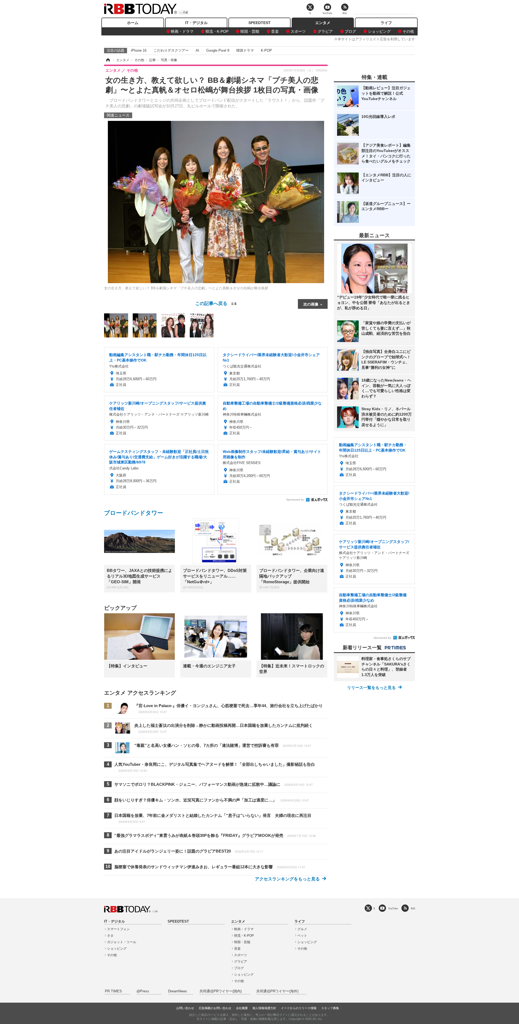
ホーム (132, 23)
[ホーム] (107, 60)
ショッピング (379, 31)
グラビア (325, 31)
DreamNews (177, 991)
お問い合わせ (185, 1008)
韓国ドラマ (245, 50)
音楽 (275, 31)
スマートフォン (118, 929)
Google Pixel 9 (217, 50)
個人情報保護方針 (264, 1008)
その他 (408, 31)
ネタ (110, 935)
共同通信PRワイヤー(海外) (277, 991)
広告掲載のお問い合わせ (215, 1008)
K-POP (266, 50)
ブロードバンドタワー (133, 513)
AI (197, 50)
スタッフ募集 (330, 1008)
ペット (302, 935)
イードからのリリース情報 (299, 1008)
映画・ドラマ (182, 31)
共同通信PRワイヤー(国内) (220, 991)
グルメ (302, 929)
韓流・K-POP (216, 31)
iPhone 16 (139, 50)
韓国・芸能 (249, 31)
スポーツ (298, 31)
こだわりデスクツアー (171, 50)
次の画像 (310, 304)
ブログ (350, 31)
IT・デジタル (196, 23)
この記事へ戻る (216, 303)
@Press (143, 991)
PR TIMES (113, 991)
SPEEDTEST (259, 23)
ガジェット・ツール (121, 942)
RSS (413, 908)
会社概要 (242, 1008)
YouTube (393, 908)
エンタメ (322, 23)
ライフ (386, 23)
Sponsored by (295, 499)
